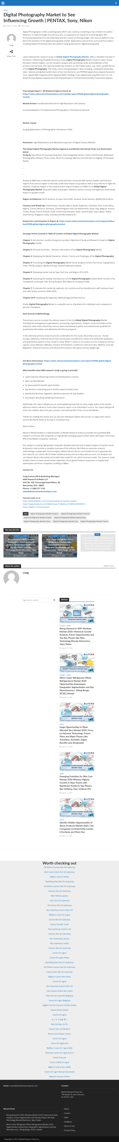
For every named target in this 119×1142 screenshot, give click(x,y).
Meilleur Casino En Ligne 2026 (60, 1048)
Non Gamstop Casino (59, 943)
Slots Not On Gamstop (59, 900)
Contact (67, 1113)
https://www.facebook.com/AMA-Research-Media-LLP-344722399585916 (54, 504)
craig (11, 45)
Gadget (17, 536)
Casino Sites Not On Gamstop (60, 972)
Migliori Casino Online (59, 876)
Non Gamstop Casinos (59, 938)
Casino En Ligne (59, 953)
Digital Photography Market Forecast (75, 514)
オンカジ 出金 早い (59, 1019)
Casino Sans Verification (59, 1029)
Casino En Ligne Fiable (59, 957)
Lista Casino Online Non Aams (59, 991)
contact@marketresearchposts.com (23, 1086)
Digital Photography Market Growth (37, 517)
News (5, 10)
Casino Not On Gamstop (59, 919)
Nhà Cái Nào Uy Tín (59, 1024)
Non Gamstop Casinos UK (59, 929)
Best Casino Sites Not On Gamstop (59, 872)
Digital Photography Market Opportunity (69, 517)
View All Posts (109, 566)
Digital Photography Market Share (37, 521)
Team (66, 1117)
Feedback (68, 1122)
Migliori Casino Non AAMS (59, 1067)
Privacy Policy (69, 1130)
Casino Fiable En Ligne (59, 1062)
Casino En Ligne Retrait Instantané (59, 1072)
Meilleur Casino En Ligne (59, 915)
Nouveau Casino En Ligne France (59, 1053)
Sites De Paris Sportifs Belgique (59, 995)
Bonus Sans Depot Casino (59, 1033)
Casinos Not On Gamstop (59, 891)
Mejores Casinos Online (59, 1076)
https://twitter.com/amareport (36, 507)
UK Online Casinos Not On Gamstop (59, 867)
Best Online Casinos (59, 896)
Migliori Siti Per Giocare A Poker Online (59, 1005)
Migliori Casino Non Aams (59, 976)
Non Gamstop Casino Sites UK (59, 910)
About (66, 1109)
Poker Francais (59, 1057)
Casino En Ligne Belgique (59, 1000)
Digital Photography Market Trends (94, 521)
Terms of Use (69, 1126)
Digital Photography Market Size (65, 521)
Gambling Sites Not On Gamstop (59, 881)
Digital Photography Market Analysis (44, 514)
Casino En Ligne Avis (59, 1043)
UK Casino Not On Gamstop (59, 905)
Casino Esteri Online (59, 1010)
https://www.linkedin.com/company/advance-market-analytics (50, 501)
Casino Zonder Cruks (59, 924)
